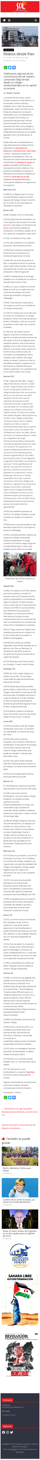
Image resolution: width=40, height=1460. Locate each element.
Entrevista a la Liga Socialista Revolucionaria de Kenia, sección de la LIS (20, 1111)
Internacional (9, 50)
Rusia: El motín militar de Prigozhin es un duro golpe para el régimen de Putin (20, 1233)
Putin (17, 60)
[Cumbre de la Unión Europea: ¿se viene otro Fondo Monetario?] (20, 1179)
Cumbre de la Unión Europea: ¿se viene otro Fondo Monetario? (19, 1200)
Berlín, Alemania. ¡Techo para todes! (17, 1169)
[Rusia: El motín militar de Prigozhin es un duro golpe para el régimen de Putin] (20, 1211)
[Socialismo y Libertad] (20, 2)
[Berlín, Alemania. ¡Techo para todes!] (20, 1148)
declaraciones (20, 151)
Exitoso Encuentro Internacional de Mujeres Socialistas (18, 1127)
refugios (22, 60)
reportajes (31, 151)
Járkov (8, 225)
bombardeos (7, 60)
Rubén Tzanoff (20, 58)
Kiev (14, 60)
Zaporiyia (30, 1072)
